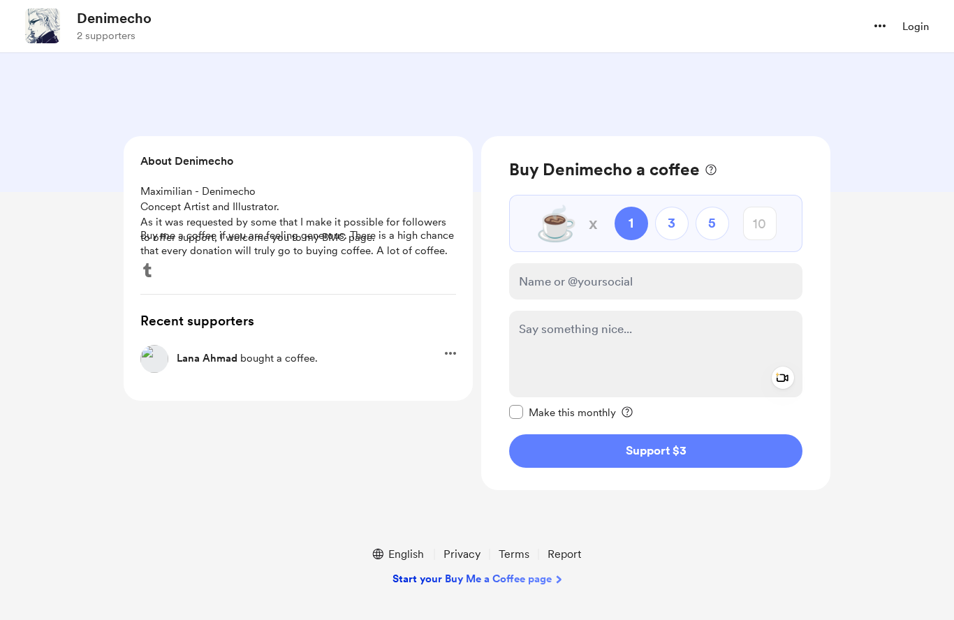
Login (915, 26)
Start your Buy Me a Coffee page (472, 579)
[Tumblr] (147, 270)
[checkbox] (562, 412)
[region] (655, 313)
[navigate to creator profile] (42, 25)
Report (564, 554)
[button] (880, 26)
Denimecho (114, 18)
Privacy (461, 554)
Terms (514, 554)
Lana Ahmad (207, 358)
